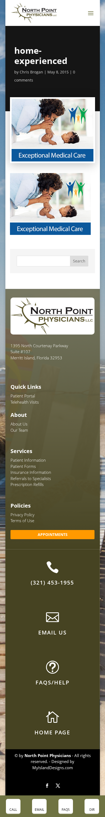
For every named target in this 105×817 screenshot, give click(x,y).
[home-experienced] (50, 231)
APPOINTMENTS (53, 534)
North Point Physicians (47, 755)
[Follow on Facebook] (47, 785)
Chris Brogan (31, 72)
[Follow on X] (58, 785)
